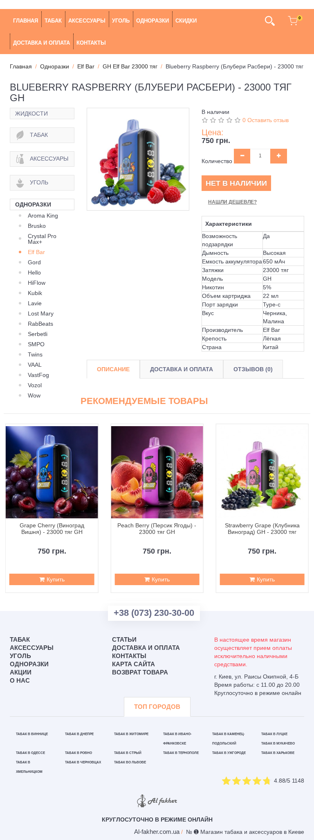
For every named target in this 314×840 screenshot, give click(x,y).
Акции (20, 672)
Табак (53, 21)
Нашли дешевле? (232, 202)
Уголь (121, 21)
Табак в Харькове (277, 753)
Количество (217, 161)
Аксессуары (86, 21)
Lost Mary (41, 313)
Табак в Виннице (32, 734)
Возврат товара (140, 672)
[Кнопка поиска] (270, 21)
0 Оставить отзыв (265, 120)
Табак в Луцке (274, 734)
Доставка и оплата (41, 43)
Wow (34, 395)
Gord (34, 262)
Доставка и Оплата (181, 369)
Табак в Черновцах (83, 762)
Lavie (35, 303)
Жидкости (31, 113)
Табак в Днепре (79, 734)
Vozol (35, 385)
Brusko (37, 225)
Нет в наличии (236, 183)
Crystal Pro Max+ (42, 239)
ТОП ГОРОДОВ (157, 706)
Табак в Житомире (131, 734)
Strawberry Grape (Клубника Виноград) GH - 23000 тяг (262, 528)
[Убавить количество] (242, 156)
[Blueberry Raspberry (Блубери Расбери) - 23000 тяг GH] (138, 159)
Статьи (124, 639)
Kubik (35, 293)
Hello (34, 272)
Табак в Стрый (127, 753)
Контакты (91, 43)
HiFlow (36, 282)
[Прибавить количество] (278, 156)
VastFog (38, 375)
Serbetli (37, 334)
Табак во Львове (130, 762)
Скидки (186, 21)
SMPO (36, 344)
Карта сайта (133, 664)
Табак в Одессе (30, 753)
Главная (25, 21)
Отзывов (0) (253, 369)
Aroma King (43, 215)
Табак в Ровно (78, 753)
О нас (20, 680)
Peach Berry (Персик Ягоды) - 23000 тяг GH (156, 528)
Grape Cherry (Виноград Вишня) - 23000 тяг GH (52, 528)
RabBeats (40, 323)
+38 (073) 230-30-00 (154, 613)
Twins (35, 354)
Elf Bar (36, 252)
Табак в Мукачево (278, 743)
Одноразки (152, 21)
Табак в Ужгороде (229, 753)
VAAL (35, 364)
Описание (113, 369)
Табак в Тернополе (181, 753)
